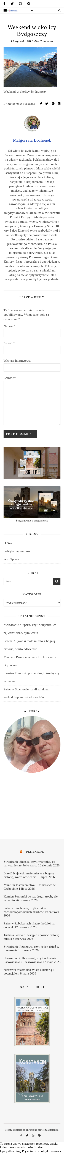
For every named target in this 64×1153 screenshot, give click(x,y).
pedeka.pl (35, 851)
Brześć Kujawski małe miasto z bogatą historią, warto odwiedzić (29, 875)
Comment (10, 378)
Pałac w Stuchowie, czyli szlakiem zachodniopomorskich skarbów (26, 910)
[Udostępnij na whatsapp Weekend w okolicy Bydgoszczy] (59, 103)
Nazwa (9, 326)
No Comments (44, 41)
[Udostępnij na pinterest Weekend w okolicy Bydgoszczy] (53, 103)
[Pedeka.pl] (12, 10)
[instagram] (20, 4)
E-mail (9, 343)
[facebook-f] (4, 4)
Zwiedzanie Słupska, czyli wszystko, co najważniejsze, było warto (29, 863)
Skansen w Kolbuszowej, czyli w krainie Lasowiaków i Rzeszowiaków (30, 960)
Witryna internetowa (17, 360)
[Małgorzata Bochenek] (32, 130)
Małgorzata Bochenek (21, 103)
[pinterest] (28, 4)
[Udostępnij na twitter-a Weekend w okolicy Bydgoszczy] (47, 103)
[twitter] (12, 4)
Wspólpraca (11, 559)
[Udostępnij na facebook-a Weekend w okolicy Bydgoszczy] (41, 103)
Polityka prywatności (17, 551)
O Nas (8, 543)
